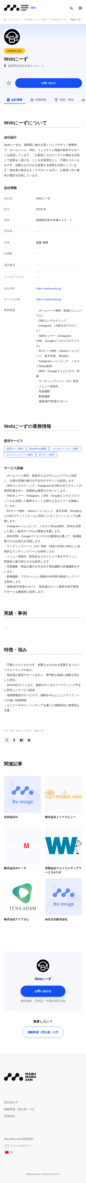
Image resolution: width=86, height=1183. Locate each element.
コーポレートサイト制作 (65, 448)
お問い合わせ (48, 83)
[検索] (71, 8)
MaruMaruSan (33, 1174)
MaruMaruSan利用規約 (18, 1138)
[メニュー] (80, 8)
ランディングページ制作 (20, 454)
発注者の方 (11, 1102)
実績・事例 (67, 99)
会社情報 (16, 99)
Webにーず (39, 730)
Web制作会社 (14, 51)
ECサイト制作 (46, 454)
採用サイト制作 (15, 448)
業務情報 (40, 99)
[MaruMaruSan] (20, 8)
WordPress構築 (37, 448)
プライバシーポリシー (18, 1145)
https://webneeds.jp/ (48, 288)
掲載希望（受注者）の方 (43, 1032)
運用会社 (9, 1116)
